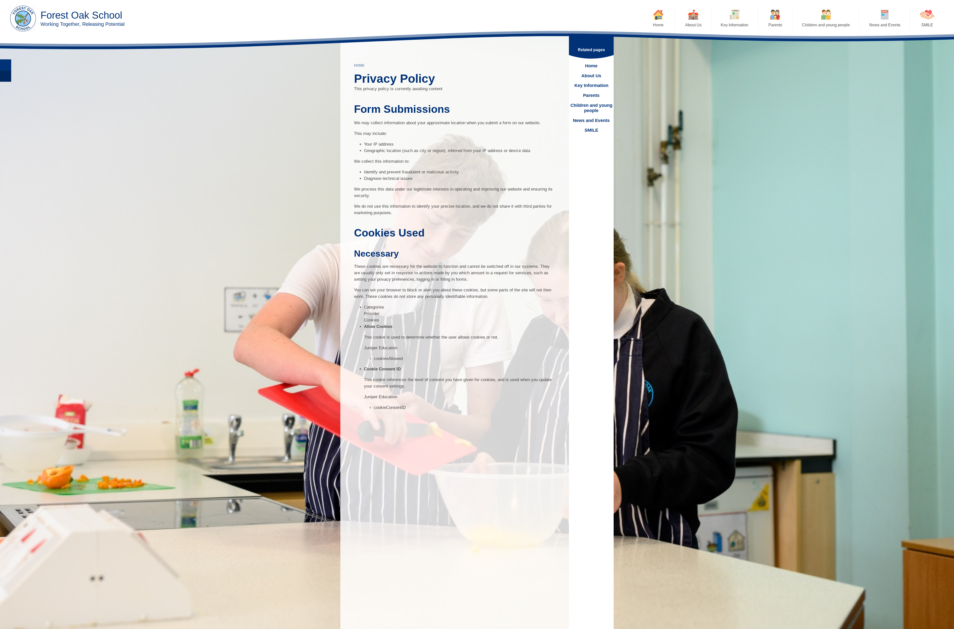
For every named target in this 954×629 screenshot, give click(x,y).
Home (359, 65)
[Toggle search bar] (5, 65)
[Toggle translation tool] (5, 76)
